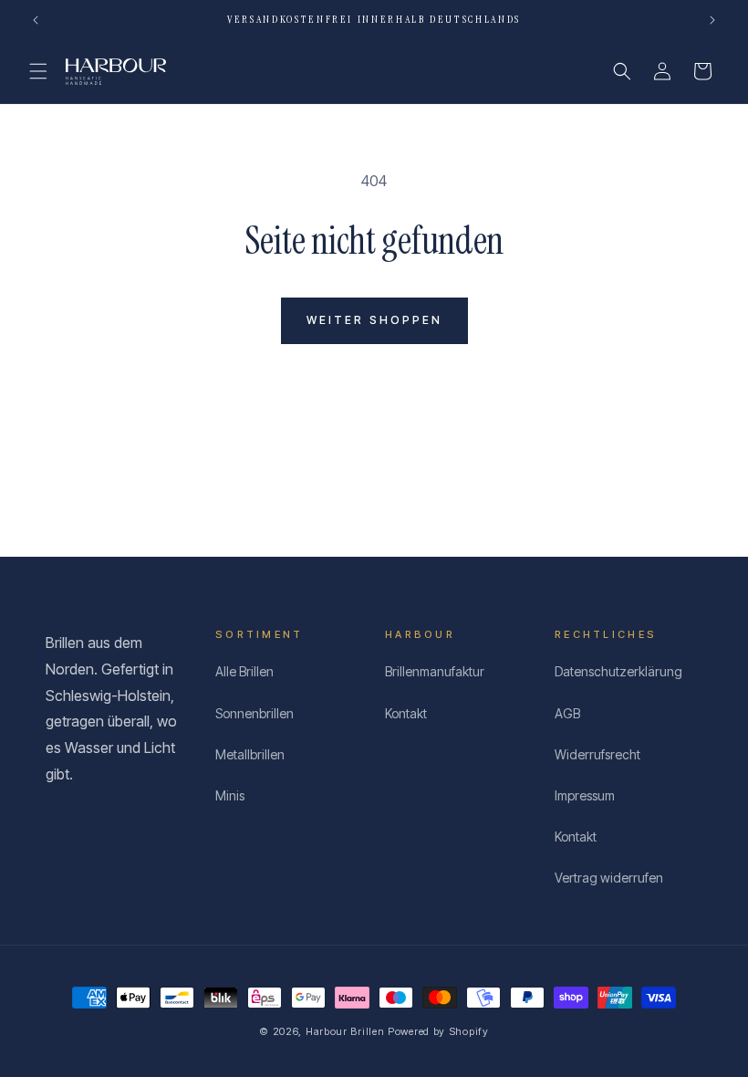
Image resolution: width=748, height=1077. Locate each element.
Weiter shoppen (374, 320)
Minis (229, 795)
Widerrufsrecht (597, 754)
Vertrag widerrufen (609, 877)
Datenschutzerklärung (618, 671)
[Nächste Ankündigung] (712, 20)
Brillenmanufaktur (434, 671)
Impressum (585, 795)
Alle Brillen (244, 671)
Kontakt (406, 713)
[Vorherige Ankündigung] (36, 20)
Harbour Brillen (345, 1031)
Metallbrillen (250, 754)
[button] (38, 71)
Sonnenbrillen (254, 713)
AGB (567, 713)
